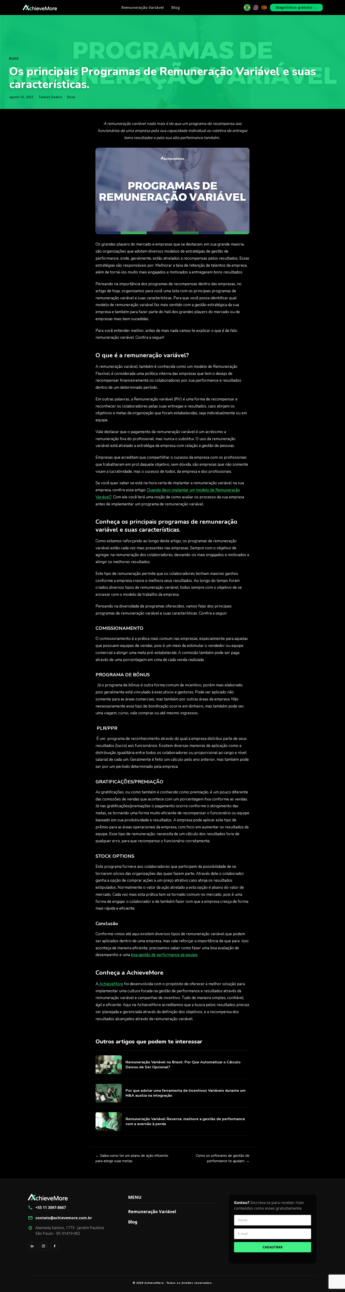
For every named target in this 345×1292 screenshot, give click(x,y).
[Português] (247, 7)
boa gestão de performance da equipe (164, 954)
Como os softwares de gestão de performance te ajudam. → (222, 1158)
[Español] (264, 7)
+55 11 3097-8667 (47, 1207)
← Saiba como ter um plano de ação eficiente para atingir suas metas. (132, 1158)
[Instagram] (43, 1246)
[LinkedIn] (32, 1246)
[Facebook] (54, 1246)
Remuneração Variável (142, 7)
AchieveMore (110, 984)
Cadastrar (273, 1247)
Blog (175, 7)
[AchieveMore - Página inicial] (40, 7)
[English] (255, 7)
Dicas (71, 97)
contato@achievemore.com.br (60, 1218)
